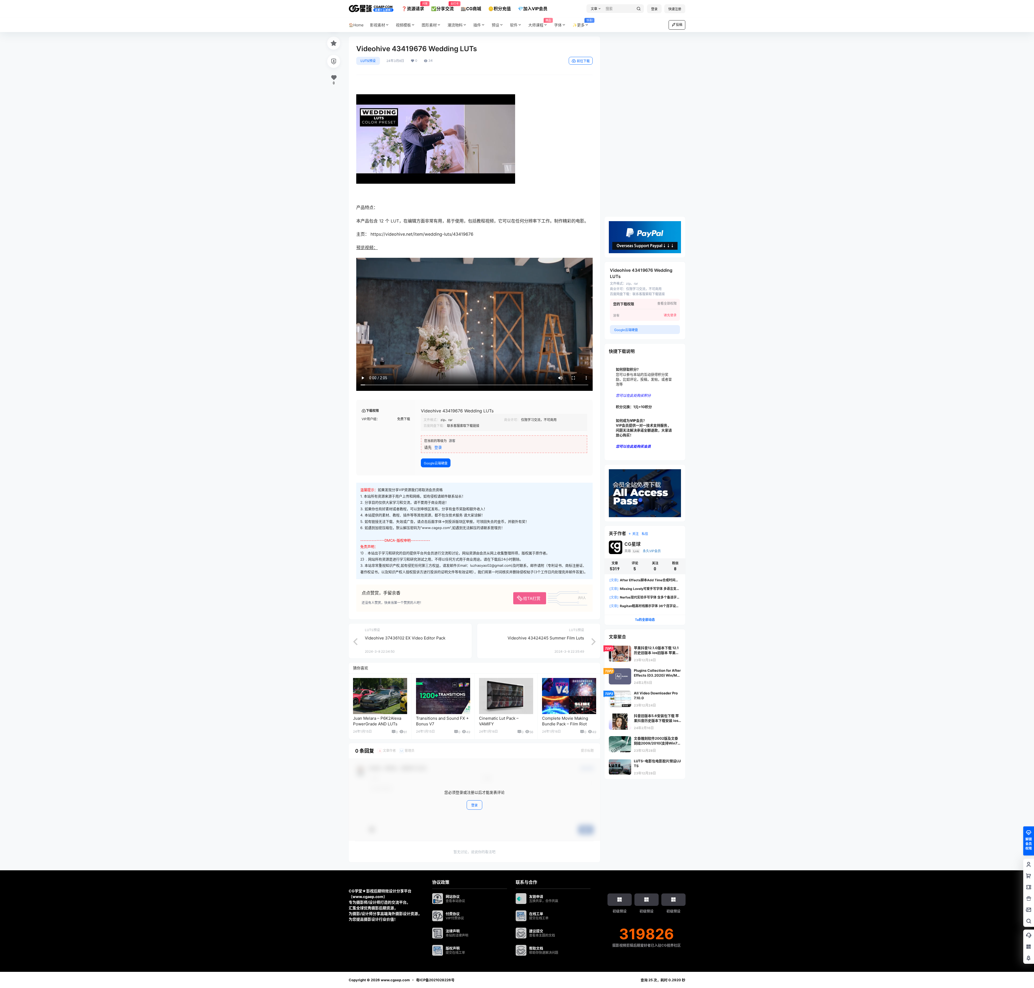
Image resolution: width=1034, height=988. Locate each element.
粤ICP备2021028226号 (435, 980)
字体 (558, 25)
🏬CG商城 (471, 8)
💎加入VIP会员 (532, 8)
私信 (645, 534)
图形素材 (429, 25)
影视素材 (377, 25)
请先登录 (670, 315)
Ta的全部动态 (645, 620)
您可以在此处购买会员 (633, 446)
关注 (635, 534)
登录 (654, 9)
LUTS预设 (368, 61)
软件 (514, 25)
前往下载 (583, 61)
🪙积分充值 (499, 8)
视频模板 (403, 25)
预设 (495, 25)
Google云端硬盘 (436, 463)
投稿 (679, 25)
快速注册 (674, 9)
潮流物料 (455, 25)
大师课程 (539, 23)
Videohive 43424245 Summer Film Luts (546, 638)
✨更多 (582, 23)
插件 (477, 25)
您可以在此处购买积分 (633, 395)
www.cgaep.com (395, 980)
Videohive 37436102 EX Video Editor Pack (405, 638)
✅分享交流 (442, 7)
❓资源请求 (412, 7)
